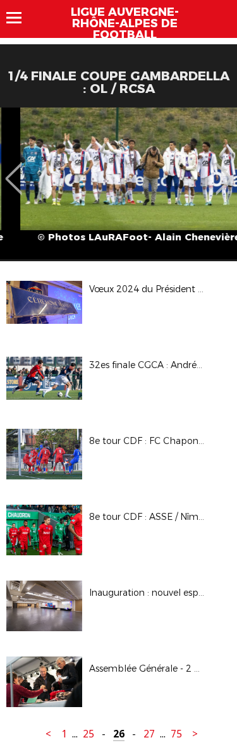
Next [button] (224, 169)
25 (88, 734)
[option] (118, 183)
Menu (19, 17)
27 (149, 734)
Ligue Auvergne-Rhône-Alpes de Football (125, 23)
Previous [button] (14, 169)
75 (176, 734)
